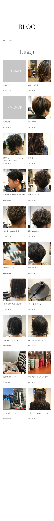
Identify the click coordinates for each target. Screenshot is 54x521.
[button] (39, 48)
